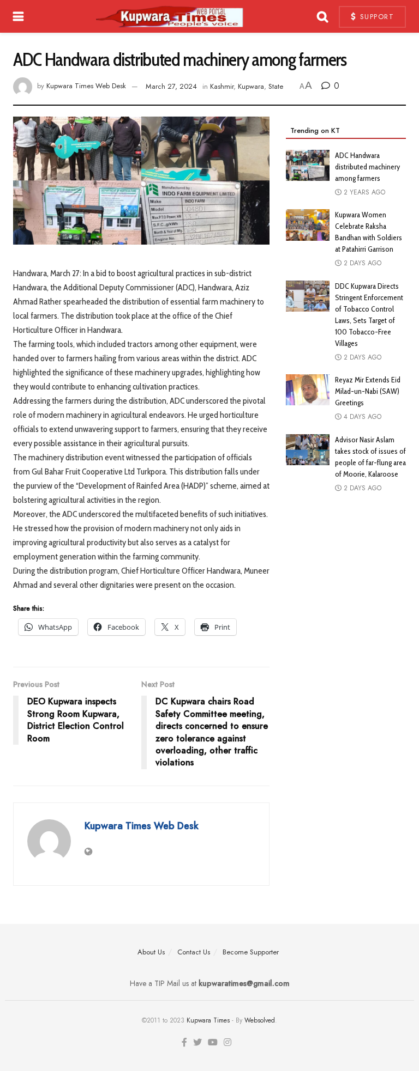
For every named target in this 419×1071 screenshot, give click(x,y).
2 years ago (363, 192)
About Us (151, 952)
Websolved (259, 1020)
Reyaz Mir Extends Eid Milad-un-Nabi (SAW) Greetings (367, 391)
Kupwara (251, 86)
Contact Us (193, 952)
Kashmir (222, 86)
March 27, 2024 (171, 86)
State (275, 86)
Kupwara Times (208, 1020)
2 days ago (361, 263)
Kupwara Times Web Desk (86, 86)
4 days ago (361, 417)
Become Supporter (251, 952)
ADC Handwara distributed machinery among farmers (367, 166)
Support (375, 16)
